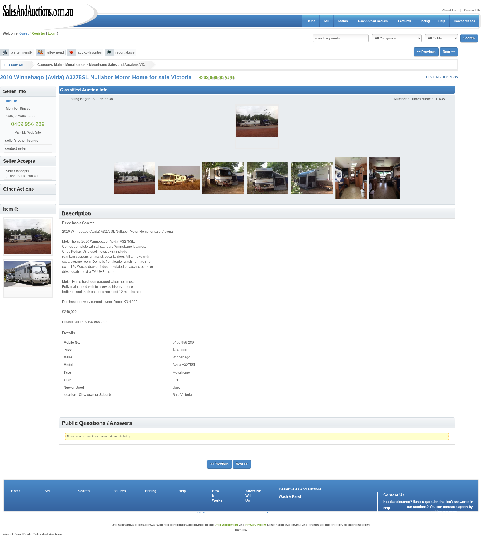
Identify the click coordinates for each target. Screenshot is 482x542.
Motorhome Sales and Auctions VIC (117, 65)
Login (52, 33)
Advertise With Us (249, 495)
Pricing (425, 21)
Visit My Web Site (28, 132)
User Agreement (226, 524)
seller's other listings (21, 141)
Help (441, 21)
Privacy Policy (255, 524)
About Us (449, 10)
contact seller (16, 148)
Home (311, 21)
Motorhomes (75, 65)
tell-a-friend (55, 52)
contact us (415, 513)
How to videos (464, 21)
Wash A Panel (290, 496)
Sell (326, 21)
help (386, 508)
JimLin (11, 101)
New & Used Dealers (372, 21)
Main (58, 65)
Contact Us (472, 10)
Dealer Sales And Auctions (300, 489)
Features (404, 21)
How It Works (216, 495)
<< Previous (426, 52)
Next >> (449, 52)
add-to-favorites (90, 52)
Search (343, 21)
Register (38, 33)
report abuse (125, 52)
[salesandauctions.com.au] (38, 9)
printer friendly (22, 52)
